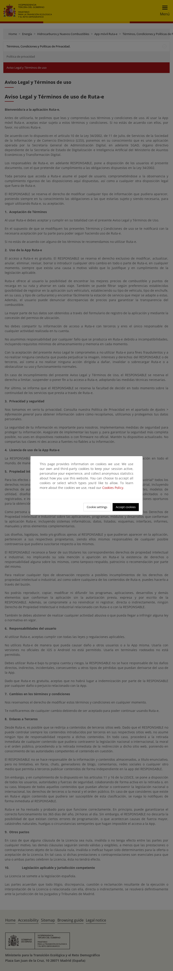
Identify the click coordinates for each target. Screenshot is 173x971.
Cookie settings (97, 507)
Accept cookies (126, 507)
